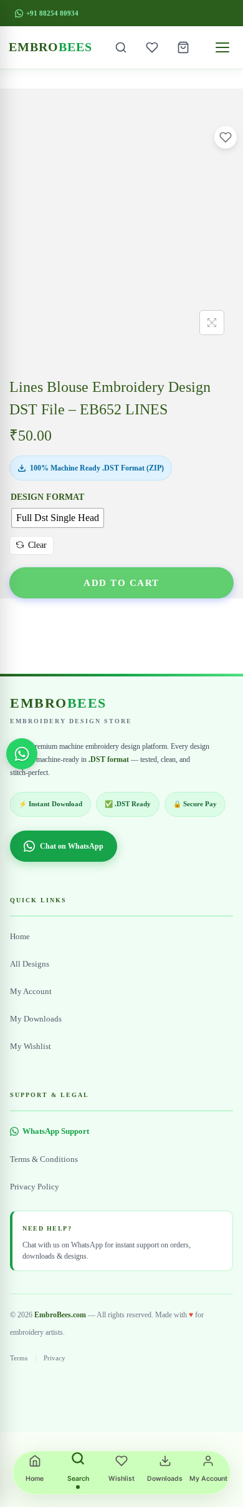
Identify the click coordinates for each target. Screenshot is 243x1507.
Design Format (47, 497)
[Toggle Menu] (222, 47)
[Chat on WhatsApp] (21, 753)
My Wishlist (30, 1046)
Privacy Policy (34, 1187)
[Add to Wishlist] (225, 137)
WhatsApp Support (55, 1131)
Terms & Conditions (44, 1159)
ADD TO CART (121, 582)
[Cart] (183, 47)
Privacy (54, 1358)
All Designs (29, 964)
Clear (37, 545)
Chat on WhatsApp (71, 846)
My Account (31, 991)
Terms (18, 1358)
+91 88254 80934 (52, 13)
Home (20, 936)
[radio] (57, 518)
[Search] (120, 47)
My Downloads (36, 1019)
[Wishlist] (152, 47)
